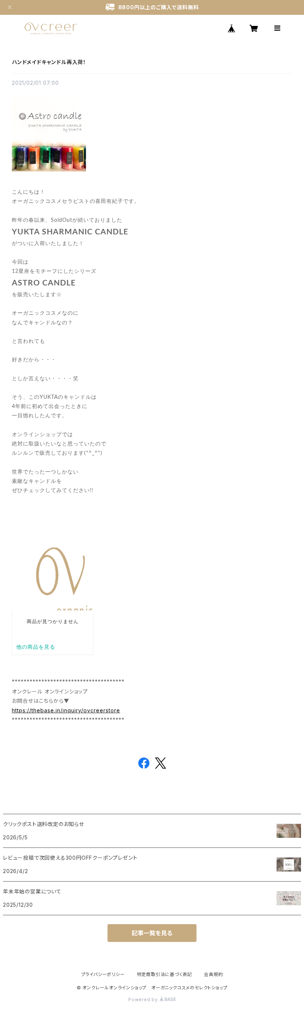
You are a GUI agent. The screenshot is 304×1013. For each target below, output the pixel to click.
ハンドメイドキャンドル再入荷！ (49, 62)
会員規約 (213, 974)
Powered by (143, 999)
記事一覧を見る (152, 933)
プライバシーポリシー (103, 974)
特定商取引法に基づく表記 (164, 974)
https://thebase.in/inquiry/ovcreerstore (66, 710)
